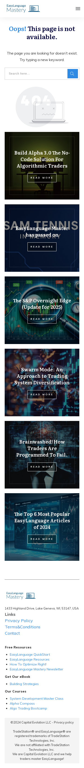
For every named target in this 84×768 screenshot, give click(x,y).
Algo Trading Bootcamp (28, 708)
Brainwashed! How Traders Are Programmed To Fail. (42, 448)
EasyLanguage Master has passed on (42, 231)
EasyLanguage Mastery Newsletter (36, 669)
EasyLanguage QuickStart (30, 654)
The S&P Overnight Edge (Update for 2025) (42, 303)
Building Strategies (25, 684)
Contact (12, 633)
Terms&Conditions (22, 627)
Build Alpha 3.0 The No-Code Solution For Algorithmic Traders (42, 159)
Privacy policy (64, 722)
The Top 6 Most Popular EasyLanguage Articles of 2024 (42, 520)
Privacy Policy (19, 620)
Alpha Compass (22, 703)
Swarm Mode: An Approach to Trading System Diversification (42, 376)
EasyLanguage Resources (29, 659)
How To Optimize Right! (28, 664)
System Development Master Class (36, 698)
